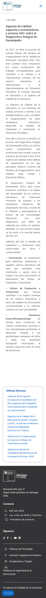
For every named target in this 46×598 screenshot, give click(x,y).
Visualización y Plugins (20, 561)
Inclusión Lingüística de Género (25, 555)
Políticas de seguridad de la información (17, 572)
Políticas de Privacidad (21, 549)
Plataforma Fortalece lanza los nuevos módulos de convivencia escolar (21, 440)
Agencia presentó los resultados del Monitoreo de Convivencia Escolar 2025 (22, 453)
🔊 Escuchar (8, 593)
